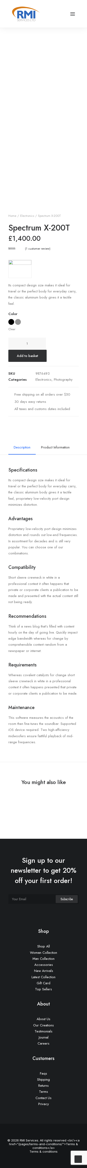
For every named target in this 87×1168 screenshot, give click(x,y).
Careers (43, 1043)
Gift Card (43, 983)
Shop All (43, 946)
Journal (43, 1037)
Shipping (43, 1079)
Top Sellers (43, 989)
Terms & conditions (43, 1151)
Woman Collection (43, 952)
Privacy (43, 1104)
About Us (43, 1019)
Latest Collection (43, 977)
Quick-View (73, 799)
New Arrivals (43, 970)
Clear (11, 329)
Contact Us (43, 1097)
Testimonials (43, 1031)
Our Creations (43, 1025)
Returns (43, 1085)
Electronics (27, 216)
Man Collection (43, 958)
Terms (43, 1091)
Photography (63, 379)
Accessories (43, 964)
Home (12, 216)
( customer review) (37, 248)
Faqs (43, 1073)
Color (12, 313)
